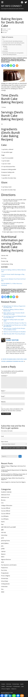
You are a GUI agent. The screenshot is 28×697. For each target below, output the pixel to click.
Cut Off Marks (5, 516)
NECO (2, 557)
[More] (17, 65)
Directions (5, 51)
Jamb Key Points (5, 540)
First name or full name (6, 431)
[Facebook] (22, 2)
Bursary (3, 500)
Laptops (3, 551)
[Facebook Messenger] (13, 65)
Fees (2, 524)
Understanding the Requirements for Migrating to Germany (14, 470)
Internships (4, 535)
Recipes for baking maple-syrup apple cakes (14, 359)
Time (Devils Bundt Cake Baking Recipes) (12, 41)
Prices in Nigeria (5, 576)
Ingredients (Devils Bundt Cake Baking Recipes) (12, 45)
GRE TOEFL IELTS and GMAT (8, 527)
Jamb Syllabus (5, 543)
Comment (4, 375)
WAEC (2, 592)
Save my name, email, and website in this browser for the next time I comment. (12, 409)
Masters (3, 554)
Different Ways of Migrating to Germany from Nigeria (13, 466)
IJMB (2, 530)
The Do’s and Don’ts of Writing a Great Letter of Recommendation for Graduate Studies (14, 474)
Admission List (5, 497)
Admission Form (5, 494)
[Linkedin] (8, 65)
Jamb (2, 538)
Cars (2, 503)
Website (3, 402)
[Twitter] (26, 2)
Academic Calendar (6, 492)
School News (4, 581)
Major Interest (4, 441)
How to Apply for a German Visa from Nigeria (13, 482)
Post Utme (4, 570)
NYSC (2, 562)
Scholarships (4, 578)
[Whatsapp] (11, 65)
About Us (14, 688)
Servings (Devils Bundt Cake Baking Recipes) (13, 43)
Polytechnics (4, 567)
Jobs (2, 546)
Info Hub (4, 32)
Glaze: (6, 49)
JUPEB (2, 548)
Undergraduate (5, 584)
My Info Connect (11, 5)
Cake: (6, 48)
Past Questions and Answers (9, 565)
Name (3, 391)
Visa (2, 589)
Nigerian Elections (6, 559)
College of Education (6, 505)
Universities (4, 586)
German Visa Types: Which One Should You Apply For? (12, 478)
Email (3, 396)
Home (3, 684)
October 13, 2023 (6, 29)
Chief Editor (5, 30)
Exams (3, 521)
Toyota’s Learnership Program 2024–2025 (12, 361)
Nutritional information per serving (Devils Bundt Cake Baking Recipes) (13, 53)
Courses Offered (5, 508)
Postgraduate (5, 573)
